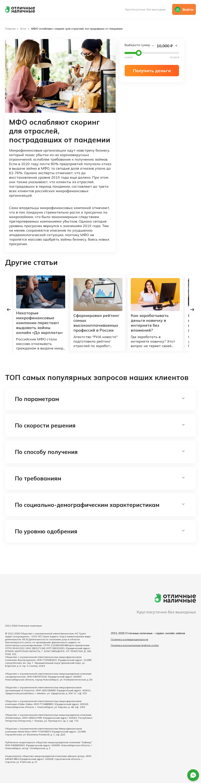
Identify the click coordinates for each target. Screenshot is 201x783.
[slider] (139, 53)
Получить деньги (152, 70)
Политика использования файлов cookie (135, 645)
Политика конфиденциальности (129, 639)
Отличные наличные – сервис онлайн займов (155, 633)
